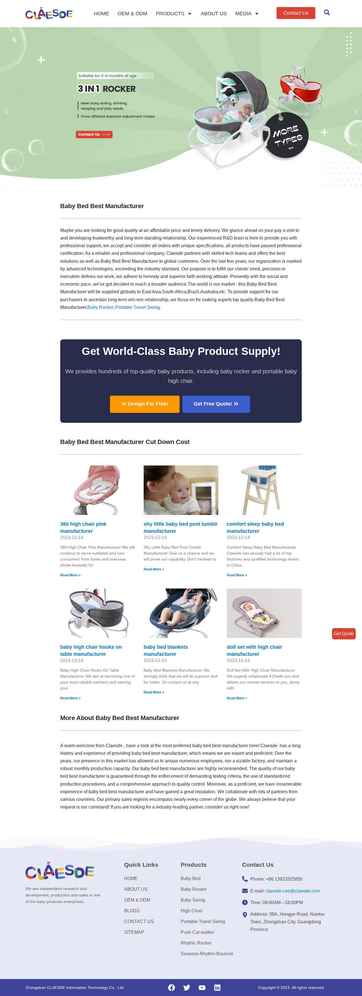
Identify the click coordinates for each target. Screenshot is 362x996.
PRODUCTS (170, 13)
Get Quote (344, 633)
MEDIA (243, 13)
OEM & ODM (132, 13)
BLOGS (132, 910)
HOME (101, 13)
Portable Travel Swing (203, 921)
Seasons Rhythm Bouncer (207, 953)
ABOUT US (214, 13)
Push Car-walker (197, 932)
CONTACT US (139, 921)
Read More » (70, 575)
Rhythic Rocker (196, 943)
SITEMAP (134, 932)
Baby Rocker (100, 307)
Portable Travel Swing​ (137, 307)
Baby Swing (193, 900)
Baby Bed (191, 878)
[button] (296, 13)
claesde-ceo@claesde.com (293, 891)
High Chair (191, 910)
